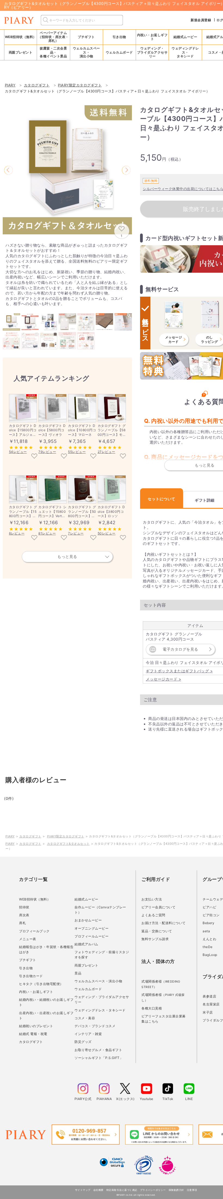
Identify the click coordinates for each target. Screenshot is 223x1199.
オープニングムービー (92, 928)
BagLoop (210, 955)
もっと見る (67, 556)
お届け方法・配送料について (163, 923)
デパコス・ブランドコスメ (95, 1026)
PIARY (10, 836)
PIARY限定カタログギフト (65, 836)
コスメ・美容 (85, 1018)
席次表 (24, 915)
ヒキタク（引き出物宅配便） (41, 984)
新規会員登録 (201, 20)
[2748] (93, 538)
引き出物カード (31, 976)
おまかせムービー (88, 920)
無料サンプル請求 (155, 939)
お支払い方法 (151, 899)
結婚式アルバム (86, 944)
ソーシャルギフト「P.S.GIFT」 (99, 1058)
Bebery (208, 923)
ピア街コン (211, 915)
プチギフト (27, 960)
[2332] (64, 456)
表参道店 (209, 996)
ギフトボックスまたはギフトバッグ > (179, 671)
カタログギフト (30, 836)
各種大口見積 (151, 1008)
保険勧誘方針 (176, 1189)
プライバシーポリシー (153, 1189)
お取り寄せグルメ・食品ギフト (98, 1050)
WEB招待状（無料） (20, 37)
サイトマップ (83, 1189)
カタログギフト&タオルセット (68, 844)
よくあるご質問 (153, 915)
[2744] (34, 538)
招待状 (24, 907)
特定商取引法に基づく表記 (121, 1189)
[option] (67, 169)
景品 (78, 973)
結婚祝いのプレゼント (36, 1026)
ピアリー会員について (158, 907)
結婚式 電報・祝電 (33, 1034)
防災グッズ (83, 1042)
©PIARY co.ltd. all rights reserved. (136, 1195)
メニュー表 (27, 939)
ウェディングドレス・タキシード (100, 1010)
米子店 (208, 1012)
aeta (206, 931)
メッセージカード (173, 339)
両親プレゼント (86, 965)
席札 (22, 923)
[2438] (64, 538)
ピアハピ (209, 907)
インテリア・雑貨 (88, 1034)
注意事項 (192, 1189)
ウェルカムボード (88, 989)
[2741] (123, 456)
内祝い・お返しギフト (36, 992)
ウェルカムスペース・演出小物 (98, 981)
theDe (208, 947)
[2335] (34, 456)
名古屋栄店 (211, 1004)
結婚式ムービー (86, 899)
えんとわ (209, 939)
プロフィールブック (34, 931)
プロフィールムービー (92, 936)
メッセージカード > (163, 679)
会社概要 (98, 1189)
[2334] (93, 456)
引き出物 (26, 968)
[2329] (123, 538)
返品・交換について (156, 931)
